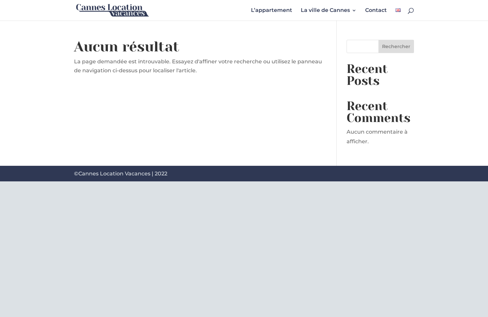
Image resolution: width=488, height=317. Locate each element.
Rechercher (396, 46)
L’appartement (271, 10)
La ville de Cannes (325, 10)
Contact (376, 10)
